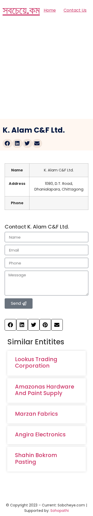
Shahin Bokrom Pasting (36, 458)
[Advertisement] (46, 69)
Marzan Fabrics (36, 414)
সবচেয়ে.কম (21, 10)
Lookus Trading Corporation (36, 362)
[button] (7, 143)
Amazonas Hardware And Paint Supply (44, 390)
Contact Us (75, 10)
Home (50, 10)
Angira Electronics (40, 434)
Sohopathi (59, 510)
